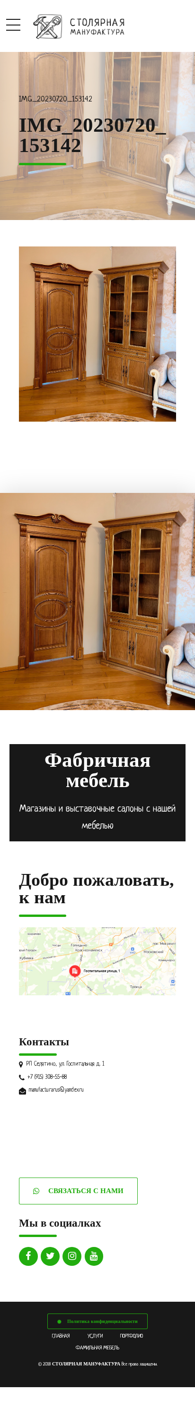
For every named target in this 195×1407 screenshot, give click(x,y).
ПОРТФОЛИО (131, 1336)
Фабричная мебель (97, 770)
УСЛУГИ (95, 1336)
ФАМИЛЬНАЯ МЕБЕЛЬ (97, 1348)
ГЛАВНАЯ (61, 1336)
